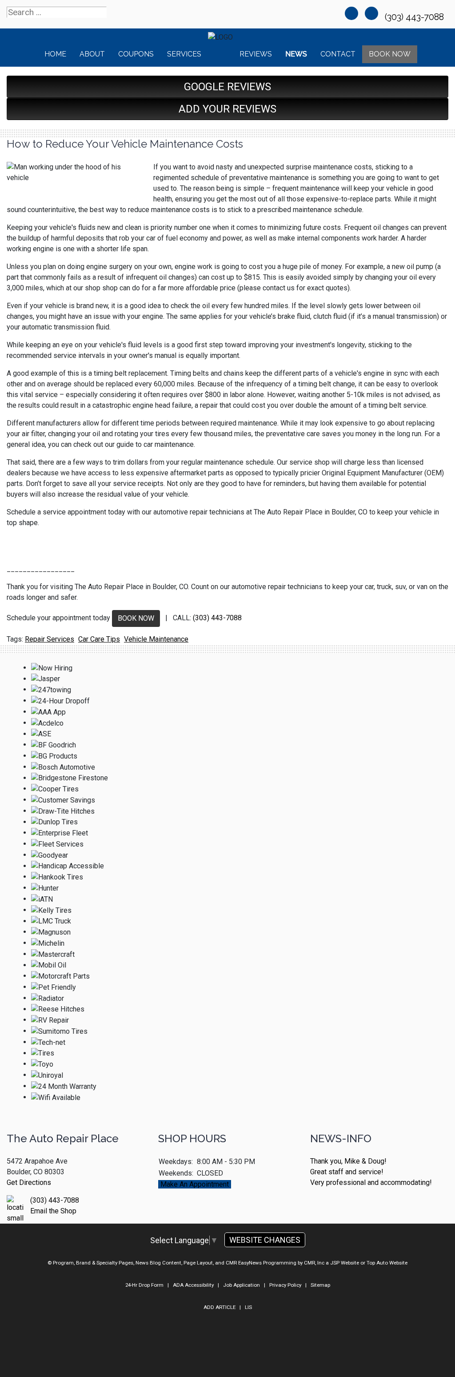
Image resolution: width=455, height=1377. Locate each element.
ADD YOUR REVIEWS (227, 109)
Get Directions (29, 1182)
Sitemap (320, 1285)
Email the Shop (53, 1211)
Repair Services (49, 639)
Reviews (255, 54)
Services (184, 54)
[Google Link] (371, 13)
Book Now (390, 54)
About (92, 54)
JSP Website (344, 1263)
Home (55, 54)
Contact (337, 54)
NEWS (296, 54)
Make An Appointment (194, 1184)
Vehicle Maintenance (156, 639)
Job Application (241, 1285)
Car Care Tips (99, 639)
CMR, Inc (314, 1263)
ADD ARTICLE (219, 1307)
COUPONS (136, 54)
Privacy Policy (285, 1285)
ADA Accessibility (193, 1285)
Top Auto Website (387, 1263)
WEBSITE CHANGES (264, 1240)
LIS (248, 1307)
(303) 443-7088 (415, 17)
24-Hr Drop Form (144, 1285)
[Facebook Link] (351, 13)
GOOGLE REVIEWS (227, 86)
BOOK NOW (136, 618)
